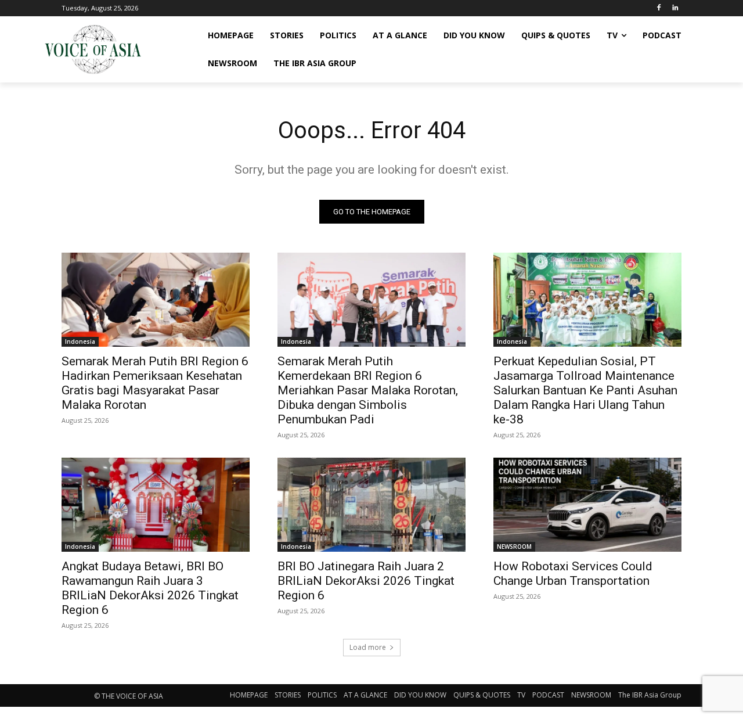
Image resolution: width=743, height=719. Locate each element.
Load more (367, 647)
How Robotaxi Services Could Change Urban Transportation (572, 573)
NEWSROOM (514, 546)
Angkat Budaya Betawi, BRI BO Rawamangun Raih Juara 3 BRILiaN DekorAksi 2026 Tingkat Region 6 (150, 588)
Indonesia (80, 341)
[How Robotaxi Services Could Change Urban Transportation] (587, 505)
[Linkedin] (674, 8)
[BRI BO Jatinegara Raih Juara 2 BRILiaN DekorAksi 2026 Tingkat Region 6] (371, 505)
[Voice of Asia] (93, 49)
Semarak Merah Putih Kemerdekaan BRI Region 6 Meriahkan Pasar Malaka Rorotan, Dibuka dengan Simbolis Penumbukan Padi (367, 390)
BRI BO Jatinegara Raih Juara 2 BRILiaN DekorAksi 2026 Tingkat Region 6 (366, 580)
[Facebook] (658, 8)
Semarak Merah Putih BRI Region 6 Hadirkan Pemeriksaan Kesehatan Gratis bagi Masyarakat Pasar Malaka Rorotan (155, 383)
